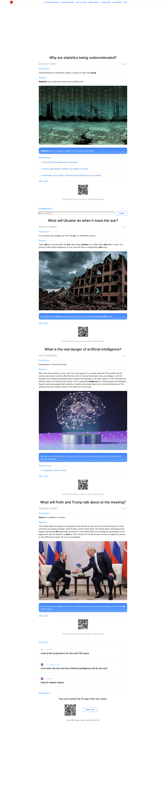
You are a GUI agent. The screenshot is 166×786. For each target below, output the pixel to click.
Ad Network (117, 2)
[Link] (125, 64)
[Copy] (123, 64)
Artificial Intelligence (52, 2)
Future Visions (106, 2)
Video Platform (81, 2)
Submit (121, 213)
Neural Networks (67, 2)
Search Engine (94, 2)
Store (125, 2)
